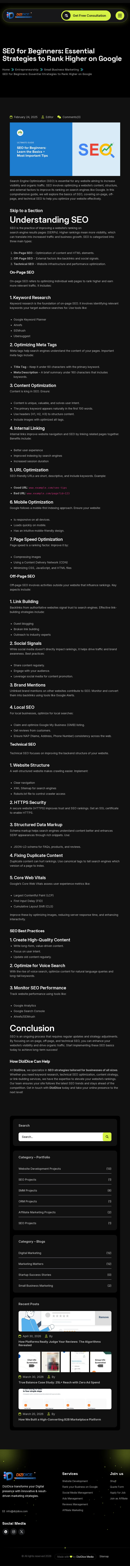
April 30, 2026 (31, 1336)
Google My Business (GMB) (57, 725)
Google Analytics (25, 1005)
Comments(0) (71, 117)
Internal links (18, 434)
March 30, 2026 (33, 1377)
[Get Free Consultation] (86, 15)
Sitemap (104, 1556)
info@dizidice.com (17, 1511)
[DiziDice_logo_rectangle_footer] (19, 1476)
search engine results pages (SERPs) (34, 232)
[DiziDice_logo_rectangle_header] (19, 15)
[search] (107, 1136)
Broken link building (26, 629)
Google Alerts (65, 695)
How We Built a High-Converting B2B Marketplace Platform (60, 1419)
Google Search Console (29, 1011)
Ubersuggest (22, 336)
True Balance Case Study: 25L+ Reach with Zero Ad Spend (59, 1382)
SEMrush (20, 330)
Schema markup (20, 830)
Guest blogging (23, 623)
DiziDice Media (85, 1556)
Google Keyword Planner (30, 319)
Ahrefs (18, 325)
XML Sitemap (22, 788)
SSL (102, 808)
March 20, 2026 (32, 1414)
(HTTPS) (39, 808)
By (50, 1336)
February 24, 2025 (25, 117)
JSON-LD (20, 846)
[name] (120, 15)
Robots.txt (20, 793)
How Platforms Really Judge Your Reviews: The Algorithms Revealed (60, 1343)
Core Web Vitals (32, 883)
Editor (49, 117)
